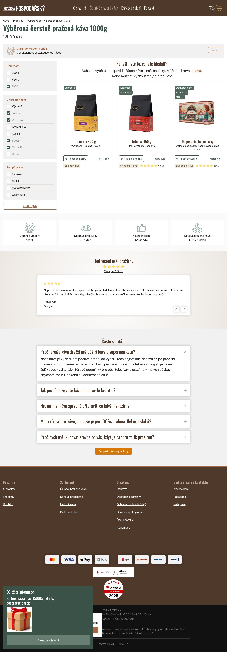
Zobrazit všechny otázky (113, 451)
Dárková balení (131, 8)
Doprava (122, 489)
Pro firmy (8, 496)
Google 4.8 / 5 (113, 271)
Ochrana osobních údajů (131, 504)
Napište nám (181, 489)
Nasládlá (17, 147)
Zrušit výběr (30, 206)
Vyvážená (18, 120)
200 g (15, 72)
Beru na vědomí (48, 640)
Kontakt (149, 8)
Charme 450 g (86, 141)
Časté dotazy (125, 520)
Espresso (17, 174)
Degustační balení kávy (197, 141)
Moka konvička (21, 188)
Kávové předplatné (71, 496)
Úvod (6, 20)
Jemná (16, 113)
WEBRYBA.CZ (119, 644)
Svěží (15, 140)
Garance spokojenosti (130, 512)
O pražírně (80, 8)
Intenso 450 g (141, 141)
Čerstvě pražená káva (104, 8)
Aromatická (19, 127)
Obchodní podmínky (129, 496)
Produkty (18, 20)
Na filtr (16, 181)
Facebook (180, 496)
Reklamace (123, 527)
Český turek (19, 194)
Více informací (144, 633)
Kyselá (16, 133)
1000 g (16, 86)
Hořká (15, 154)
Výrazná (17, 106)
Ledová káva (68, 504)
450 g (15, 79)
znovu (196, 71)
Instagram (180, 504)
